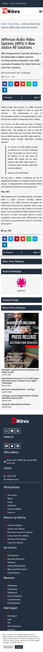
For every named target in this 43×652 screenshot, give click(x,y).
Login (12, 4)
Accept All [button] (19, 647)
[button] (4, 83)
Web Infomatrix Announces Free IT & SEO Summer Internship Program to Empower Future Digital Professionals (20, 380)
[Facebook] (6, 446)
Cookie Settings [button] (8, 647)
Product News (14, 24)
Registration (20, 4)
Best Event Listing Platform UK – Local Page (18, 389)
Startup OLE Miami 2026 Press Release (16, 404)
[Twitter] (12, 446)
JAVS (9, 231)
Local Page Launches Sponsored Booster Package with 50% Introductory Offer (20, 397)
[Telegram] (12, 430)
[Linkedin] (17, 446)
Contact (5, 4)
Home (3, 24)
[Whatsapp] (6, 430)
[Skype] (17, 430)
